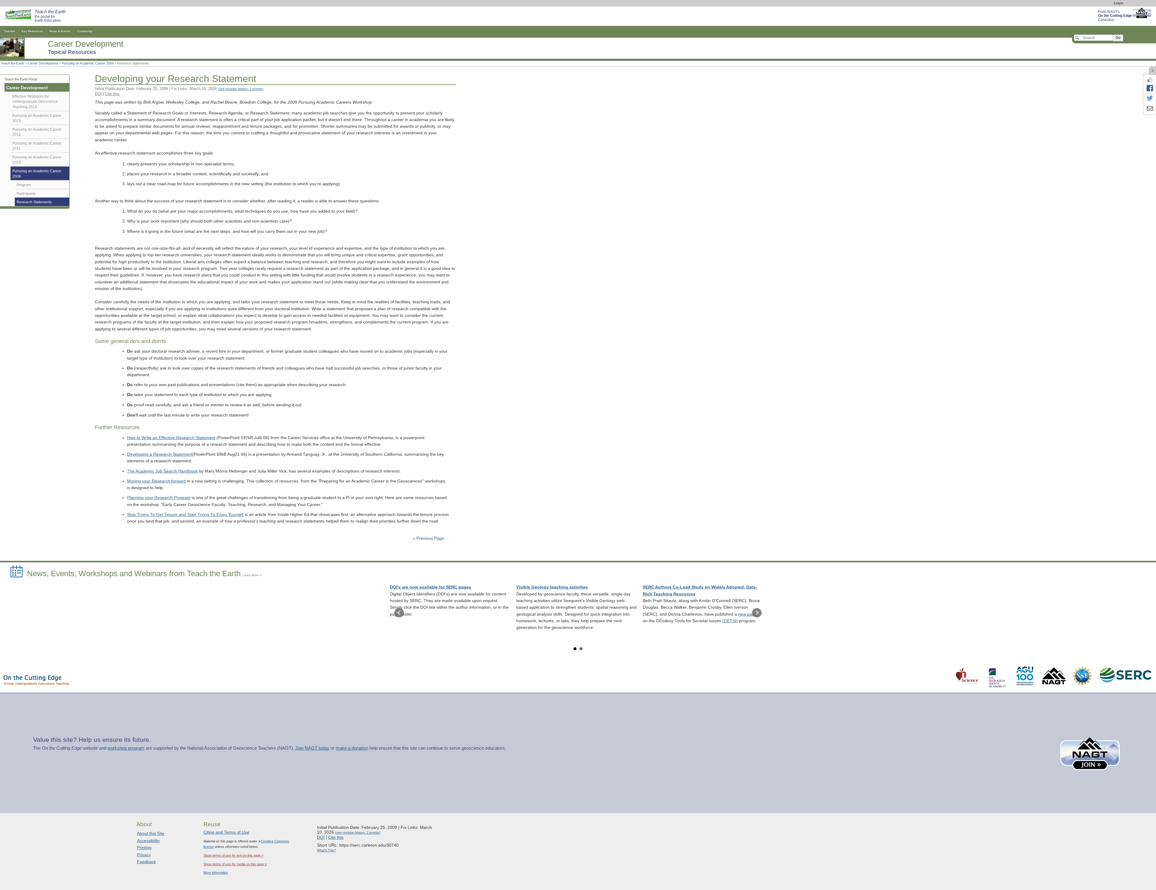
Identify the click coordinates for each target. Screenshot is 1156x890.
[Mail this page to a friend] (1150, 109)
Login (1118, 3)
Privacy (144, 854)
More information (216, 872)
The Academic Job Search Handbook (162, 471)
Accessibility (148, 840)
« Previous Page (428, 538)
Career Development (43, 63)
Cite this (112, 94)
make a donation (352, 748)
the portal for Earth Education (50, 16)
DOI (98, 94)
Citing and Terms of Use (226, 832)
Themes (9, 31)
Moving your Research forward (156, 481)
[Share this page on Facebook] (1150, 88)
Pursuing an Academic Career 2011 (36, 146)
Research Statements (34, 202)
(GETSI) (730, 621)
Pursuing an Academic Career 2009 (87, 63)
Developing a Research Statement (159, 454)
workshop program (125, 748)
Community (84, 31)
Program (24, 185)
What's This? (326, 850)
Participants (26, 194)
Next (757, 613)
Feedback (146, 861)
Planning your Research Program (159, 497)
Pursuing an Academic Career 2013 (36, 118)
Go (1118, 38)
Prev (399, 613)
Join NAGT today (312, 748)
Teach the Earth (12, 63)
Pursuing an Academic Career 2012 (36, 132)
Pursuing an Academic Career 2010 (36, 160)
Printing (144, 847)
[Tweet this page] (1150, 98)
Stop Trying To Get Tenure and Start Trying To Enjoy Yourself (185, 514)
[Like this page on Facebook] (1150, 80)
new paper (748, 614)
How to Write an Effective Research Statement (171, 438)
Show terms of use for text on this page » (233, 855)
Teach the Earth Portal (21, 79)
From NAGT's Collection (1115, 16)
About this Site (150, 833)
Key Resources (32, 31)
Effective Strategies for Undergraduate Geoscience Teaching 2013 (35, 101)
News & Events (59, 31)
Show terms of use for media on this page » (235, 864)
